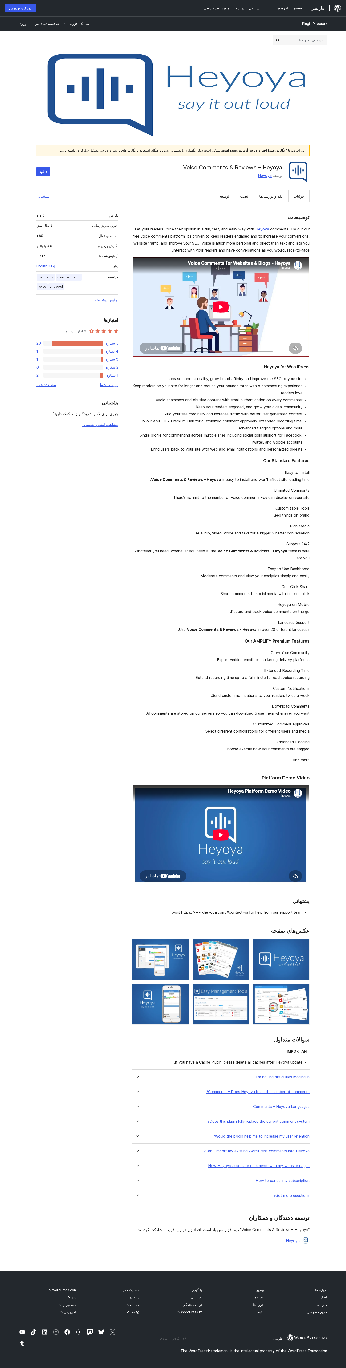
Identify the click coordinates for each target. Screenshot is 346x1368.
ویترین (260, 1290)
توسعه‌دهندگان (192, 1305)
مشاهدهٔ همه (46, 384)
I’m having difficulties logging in (283, 1077)
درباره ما (321, 1290)
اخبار (324, 1297)
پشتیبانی (42, 196)
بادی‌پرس (68, 1312)
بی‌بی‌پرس (67, 1305)
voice (42, 286)
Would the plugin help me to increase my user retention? (261, 1136)
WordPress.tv (189, 1312)
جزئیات (299, 196)
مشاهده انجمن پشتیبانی (100, 424)
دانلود (43, 172)
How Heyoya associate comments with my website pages (259, 1166)
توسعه (224, 196)
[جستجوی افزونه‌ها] (277, 40)
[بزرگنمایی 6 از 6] (182, 990)
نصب (244, 196)
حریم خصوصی (317, 1312)
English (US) (45, 266)
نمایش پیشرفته (106, 300)
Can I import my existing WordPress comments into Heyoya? (257, 1151)
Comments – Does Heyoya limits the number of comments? (258, 1092)
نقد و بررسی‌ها (270, 196)
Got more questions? (292, 1195)
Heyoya (265, 175)
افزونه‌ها (259, 1305)
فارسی (277, 1338)
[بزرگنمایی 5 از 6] (242, 990)
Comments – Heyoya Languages (281, 1106)
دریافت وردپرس (20, 8)
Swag (133, 1312)
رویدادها (134, 1297)
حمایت (132, 1305)
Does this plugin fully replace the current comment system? (259, 1121)
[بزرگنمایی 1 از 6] (303, 945)
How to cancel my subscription (283, 1180)
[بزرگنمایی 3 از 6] (182, 945)
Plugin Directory (314, 24)
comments (45, 277)
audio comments (68, 277)
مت (72, 1297)
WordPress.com (62, 1290)
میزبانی (322, 1305)
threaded (56, 286)
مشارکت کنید (130, 1290)
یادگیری (197, 1290)
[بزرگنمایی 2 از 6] (242, 945)
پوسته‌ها (259, 1297)
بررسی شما (109, 384)
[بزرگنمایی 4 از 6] (303, 990)
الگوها (261, 1312)
